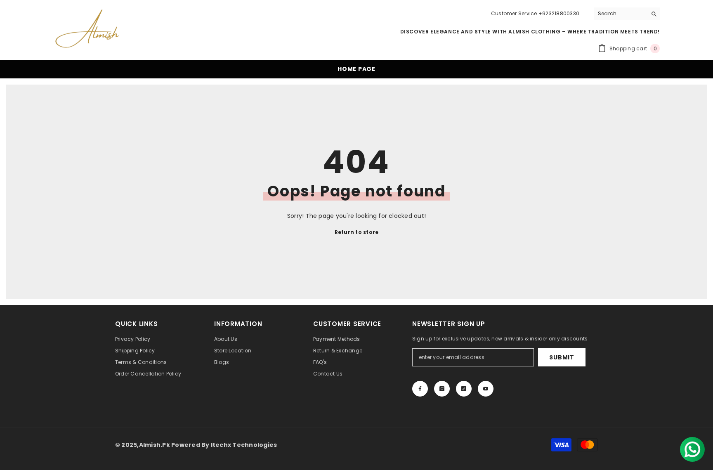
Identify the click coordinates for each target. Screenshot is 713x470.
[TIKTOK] (464, 389)
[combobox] (620, 13)
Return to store (357, 232)
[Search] (627, 13)
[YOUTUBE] (485, 389)
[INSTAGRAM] (442, 389)
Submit (561, 357)
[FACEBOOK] (420, 389)
